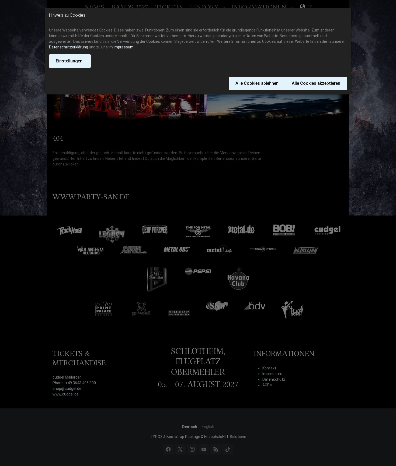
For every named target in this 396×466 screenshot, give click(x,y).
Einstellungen (69, 60)
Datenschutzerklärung (68, 47)
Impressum (124, 47)
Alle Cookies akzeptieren (316, 83)
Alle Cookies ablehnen (257, 83)
